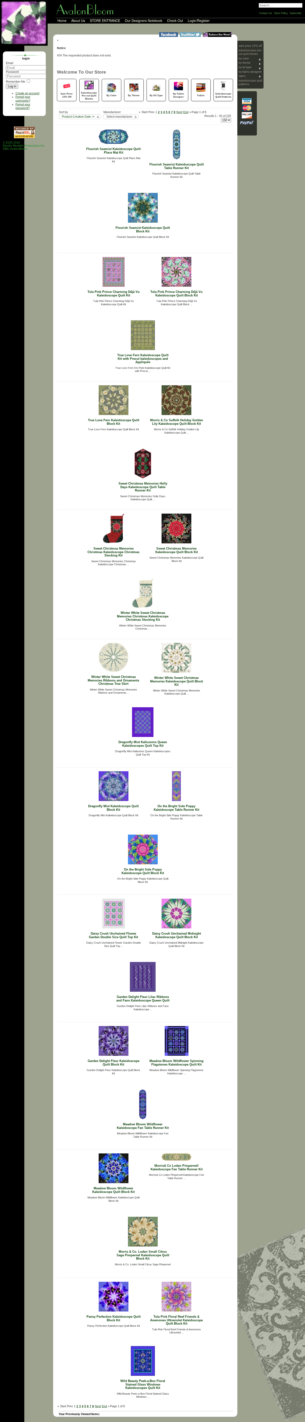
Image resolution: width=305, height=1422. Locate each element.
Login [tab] (26, 58)
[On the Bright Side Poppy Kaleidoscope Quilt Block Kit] (143, 863)
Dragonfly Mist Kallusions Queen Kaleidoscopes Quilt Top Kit (142, 743)
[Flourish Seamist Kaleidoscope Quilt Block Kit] (143, 221)
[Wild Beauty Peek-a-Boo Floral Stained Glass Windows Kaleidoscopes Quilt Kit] (143, 1375)
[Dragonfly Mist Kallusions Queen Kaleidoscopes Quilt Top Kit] (142, 736)
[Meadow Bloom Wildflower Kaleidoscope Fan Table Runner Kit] (142, 1118)
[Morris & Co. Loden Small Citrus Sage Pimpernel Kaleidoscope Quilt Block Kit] (143, 1245)
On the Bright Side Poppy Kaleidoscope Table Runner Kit (176, 807)
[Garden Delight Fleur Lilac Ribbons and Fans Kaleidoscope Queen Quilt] (143, 990)
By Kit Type (245, 67)
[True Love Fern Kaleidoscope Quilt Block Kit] (113, 414)
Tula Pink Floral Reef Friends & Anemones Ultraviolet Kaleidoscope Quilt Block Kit (176, 1320)
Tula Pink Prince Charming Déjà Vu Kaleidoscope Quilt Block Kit (176, 293)
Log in (12, 86)
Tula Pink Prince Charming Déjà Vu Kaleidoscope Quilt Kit (113, 293)
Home (61, 21)
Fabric (242, 76)
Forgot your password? (22, 106)
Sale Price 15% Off (250, 46)
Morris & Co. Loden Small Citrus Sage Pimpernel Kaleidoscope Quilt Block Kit (143, 1255)
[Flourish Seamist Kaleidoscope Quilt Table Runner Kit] (176, 158)
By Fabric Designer (250, 72)
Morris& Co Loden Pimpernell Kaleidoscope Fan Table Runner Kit (177, 1167)
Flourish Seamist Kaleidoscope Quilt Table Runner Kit (176, 166)
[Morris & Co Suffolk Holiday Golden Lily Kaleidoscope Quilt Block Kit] (176, 414)
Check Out (175, 21)
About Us (78, 21)
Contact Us (265, 13)
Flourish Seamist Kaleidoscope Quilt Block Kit (143, 229)
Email (9, 63)
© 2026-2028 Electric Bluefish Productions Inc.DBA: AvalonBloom (24, 146)
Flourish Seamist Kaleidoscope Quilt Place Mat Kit (113, 150)
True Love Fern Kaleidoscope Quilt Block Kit (113, 422)
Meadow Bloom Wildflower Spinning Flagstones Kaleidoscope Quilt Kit (176, 1062)
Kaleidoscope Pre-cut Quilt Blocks (250, 52)
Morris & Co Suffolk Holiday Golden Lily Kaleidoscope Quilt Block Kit (176, 422)
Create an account (27, 93)
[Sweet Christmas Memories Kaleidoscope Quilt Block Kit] (176, 542)
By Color (244, 58)
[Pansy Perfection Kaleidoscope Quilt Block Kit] (113, 1310)
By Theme (245, 63)
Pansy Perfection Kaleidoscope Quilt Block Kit (113, 1318)
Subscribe (295, 13)
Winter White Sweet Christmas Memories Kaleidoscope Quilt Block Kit (176, 681)
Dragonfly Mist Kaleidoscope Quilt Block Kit (113, 807)
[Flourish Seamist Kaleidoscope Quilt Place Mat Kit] (113, 143)
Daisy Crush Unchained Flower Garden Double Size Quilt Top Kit (113, 935)
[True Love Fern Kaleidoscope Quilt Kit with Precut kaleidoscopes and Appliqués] (143, 349)
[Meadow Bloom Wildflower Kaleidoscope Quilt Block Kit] (113, 1182)
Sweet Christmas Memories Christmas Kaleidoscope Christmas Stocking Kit (113, 552)
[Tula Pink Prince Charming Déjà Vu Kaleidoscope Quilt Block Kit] (176, 285)
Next (179, 112)
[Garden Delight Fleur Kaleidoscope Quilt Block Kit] (113, 1054)
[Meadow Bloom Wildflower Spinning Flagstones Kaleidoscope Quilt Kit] (176, 1054)
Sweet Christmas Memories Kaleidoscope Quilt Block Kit (176, 550)
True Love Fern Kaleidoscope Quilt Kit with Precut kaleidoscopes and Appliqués (142, 358)
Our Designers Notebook (143, 21)
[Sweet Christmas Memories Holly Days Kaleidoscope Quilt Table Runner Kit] (143, 477)
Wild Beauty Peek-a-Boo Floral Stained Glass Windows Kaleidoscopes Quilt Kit (142, 1384)
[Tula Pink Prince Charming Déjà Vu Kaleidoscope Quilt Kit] (113, 285)
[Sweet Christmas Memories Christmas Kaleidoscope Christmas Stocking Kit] (113, 542)
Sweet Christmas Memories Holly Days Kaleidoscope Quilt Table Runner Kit (142, 487)
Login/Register (199, 21)
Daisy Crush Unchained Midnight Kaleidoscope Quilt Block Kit (176, 935)
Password (12, 72)
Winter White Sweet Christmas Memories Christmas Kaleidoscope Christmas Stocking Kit (142, 616)
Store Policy (281, 13)
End (185, 112)
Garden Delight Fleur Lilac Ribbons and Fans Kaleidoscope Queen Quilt (142, 998)
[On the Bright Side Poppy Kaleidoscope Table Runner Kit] (176, 800)
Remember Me (15, 81)
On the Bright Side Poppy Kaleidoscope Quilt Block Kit (143, 871)
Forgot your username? (22, 98)
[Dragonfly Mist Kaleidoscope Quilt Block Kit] (113, 800)
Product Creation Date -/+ (78, 116)
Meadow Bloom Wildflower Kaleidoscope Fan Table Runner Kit (143, 1126)
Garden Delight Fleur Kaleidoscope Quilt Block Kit (113, 1062)
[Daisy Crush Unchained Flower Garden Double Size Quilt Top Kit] (113, 927)
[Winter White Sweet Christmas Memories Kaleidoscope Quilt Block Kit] (176, 671)
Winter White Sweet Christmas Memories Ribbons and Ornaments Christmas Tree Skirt (113, 680)
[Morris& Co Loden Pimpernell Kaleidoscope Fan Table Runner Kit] (176, 1159)
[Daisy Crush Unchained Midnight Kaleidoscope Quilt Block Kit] (176, 927)
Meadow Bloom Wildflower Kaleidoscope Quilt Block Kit (113, 1190)
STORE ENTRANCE (105, 21)
